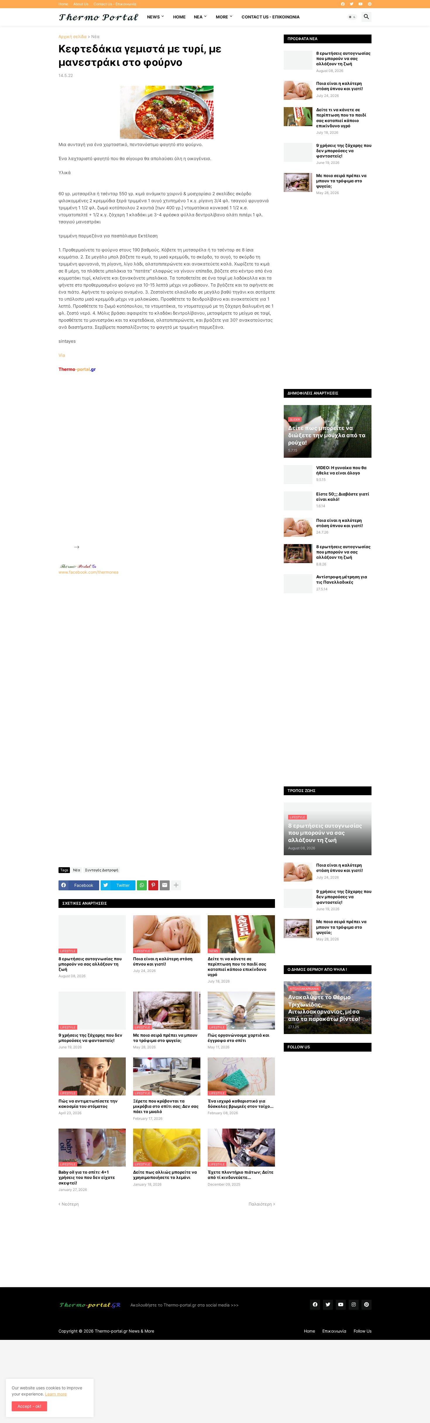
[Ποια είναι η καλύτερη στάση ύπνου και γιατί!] (298, 90)
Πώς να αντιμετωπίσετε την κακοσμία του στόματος (88, 1103)
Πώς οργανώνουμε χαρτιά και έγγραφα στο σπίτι (238, 1038)
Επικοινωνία (334, 1330)
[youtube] (361, 4)
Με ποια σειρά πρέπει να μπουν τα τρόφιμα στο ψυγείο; (165, 1038)
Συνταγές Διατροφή (101, 870)
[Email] (165, 885)
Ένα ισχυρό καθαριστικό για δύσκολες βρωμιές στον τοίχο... (241, 1103)
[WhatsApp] (142, 885)
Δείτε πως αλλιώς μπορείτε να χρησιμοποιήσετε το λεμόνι (165, 1175)
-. (78, 566)
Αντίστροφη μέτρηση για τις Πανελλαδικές (341, 579)
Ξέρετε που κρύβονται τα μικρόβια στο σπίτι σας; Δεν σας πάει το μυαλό (166, 1106)
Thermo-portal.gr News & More (124, 1330)
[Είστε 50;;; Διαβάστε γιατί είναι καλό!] (298, 500)
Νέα (95, 37)
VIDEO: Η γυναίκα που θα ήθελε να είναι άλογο (341, 470)
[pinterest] (369, 4)
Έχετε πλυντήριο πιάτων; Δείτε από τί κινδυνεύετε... (241, 1175)
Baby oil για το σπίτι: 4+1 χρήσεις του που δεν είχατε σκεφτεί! (87, 1177)
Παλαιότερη (260, 1203)
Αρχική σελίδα (73, 37)
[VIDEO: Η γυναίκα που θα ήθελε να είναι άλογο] (298, 474)
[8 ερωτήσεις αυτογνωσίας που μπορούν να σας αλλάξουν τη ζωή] (298, 60)
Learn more (56, 1393)
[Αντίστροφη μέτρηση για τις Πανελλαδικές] (298, 583)
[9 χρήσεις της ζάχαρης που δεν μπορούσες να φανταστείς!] (298, 152)
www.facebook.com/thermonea (88, 572)
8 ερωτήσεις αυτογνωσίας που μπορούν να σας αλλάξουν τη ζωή (90, 964)
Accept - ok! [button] (29, 1406)
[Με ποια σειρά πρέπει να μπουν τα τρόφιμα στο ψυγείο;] (298, 182)
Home (63, 4)
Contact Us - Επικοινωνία (115, 4)
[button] (352, 17)
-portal (77, 369)
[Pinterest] (153, 885)
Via (62, 355)
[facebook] (343, 4)
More (222, 16)
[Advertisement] (124, 460)
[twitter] (351, 4)
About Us (80, 4)
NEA (198, 16)
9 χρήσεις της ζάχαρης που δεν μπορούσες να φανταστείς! (90, 1038)
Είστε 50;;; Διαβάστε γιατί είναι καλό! (342, 496)
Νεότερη (70, 1203)
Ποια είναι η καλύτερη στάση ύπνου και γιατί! (162, 961)
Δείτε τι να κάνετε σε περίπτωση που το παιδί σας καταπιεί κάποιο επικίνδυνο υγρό (237, 966)
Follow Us (362, 1330)
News (153, 16)
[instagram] (354, 1305)
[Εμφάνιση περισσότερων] (176, 885)
